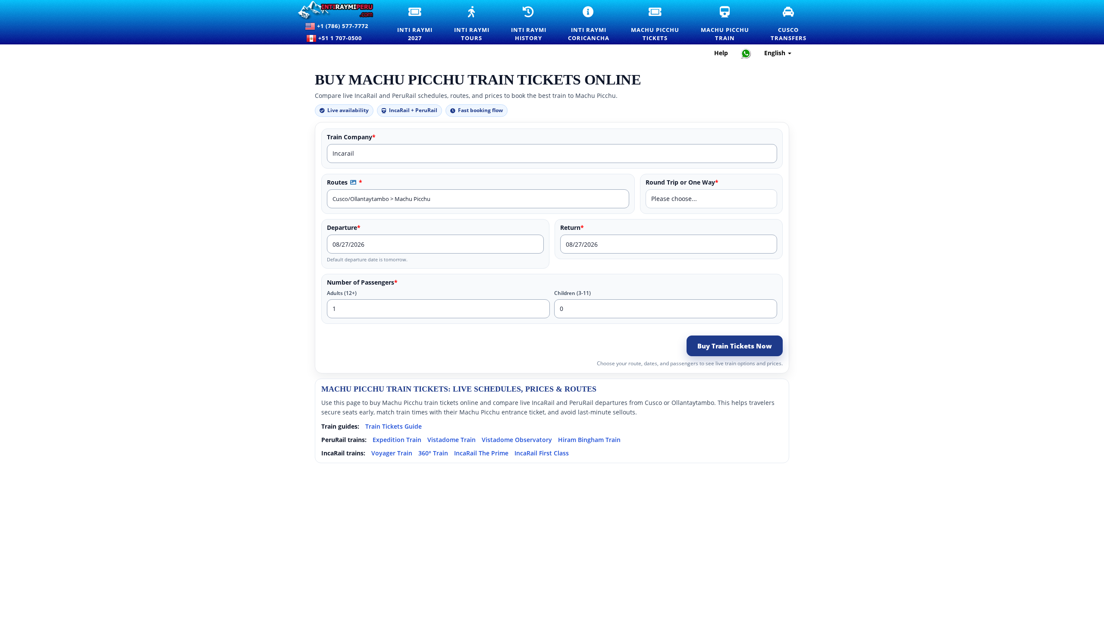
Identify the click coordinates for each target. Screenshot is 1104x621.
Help (721, 53)
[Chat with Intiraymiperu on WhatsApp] (746, 53)
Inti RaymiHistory (534, 24)
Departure (344, 228)
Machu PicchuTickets (660, 24)
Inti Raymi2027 (420, 24)
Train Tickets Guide (393, 426)
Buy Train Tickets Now (734, 346)
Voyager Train (391, 453)
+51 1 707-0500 (342, 38)
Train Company (351, 137)
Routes (344, 182)
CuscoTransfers (794, 24)
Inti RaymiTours (477, 24)
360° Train (433, 453)
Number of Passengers (362, 282)
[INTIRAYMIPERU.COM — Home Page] (336, 10)
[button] (353, 182)
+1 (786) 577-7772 (341, 26)
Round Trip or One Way (682, 182)
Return (572, 228)
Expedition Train (397, 440)
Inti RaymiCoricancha (594, 24)
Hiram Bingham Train (589, 440)
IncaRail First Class (541, 453)
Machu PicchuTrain (730, 24)
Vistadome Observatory (517, 440)
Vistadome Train (451, 440)
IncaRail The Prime (481, 453)
